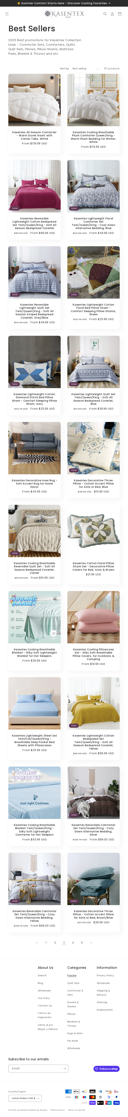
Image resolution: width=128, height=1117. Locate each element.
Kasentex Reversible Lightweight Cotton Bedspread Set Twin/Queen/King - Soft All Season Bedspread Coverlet (34, 223)
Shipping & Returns (103, 992)
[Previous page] (37, 942)
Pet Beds (72, 1040)
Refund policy (57, 1110)
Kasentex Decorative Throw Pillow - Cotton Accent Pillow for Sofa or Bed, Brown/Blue (93, 914)
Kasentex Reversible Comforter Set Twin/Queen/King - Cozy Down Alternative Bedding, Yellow (34, 916)
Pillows (71, 1014)
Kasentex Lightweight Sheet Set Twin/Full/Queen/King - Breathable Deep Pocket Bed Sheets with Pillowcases (34, 740)
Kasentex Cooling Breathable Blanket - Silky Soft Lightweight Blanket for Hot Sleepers (34, 653)
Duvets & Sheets (73, 1004)
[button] (7, 14)
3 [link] (64, 942)
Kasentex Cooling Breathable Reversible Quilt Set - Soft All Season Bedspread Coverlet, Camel (34, 568)
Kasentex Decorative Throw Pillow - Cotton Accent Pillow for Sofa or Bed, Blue (93, 483)
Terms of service (76, 1110)
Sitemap (102, 1002)
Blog (40, 983)
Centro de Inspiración (45, 1015)
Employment (105, 1009)
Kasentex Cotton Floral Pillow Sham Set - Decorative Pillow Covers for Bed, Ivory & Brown (93, 566)
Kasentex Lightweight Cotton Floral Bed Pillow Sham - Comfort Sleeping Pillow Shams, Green (93, 309)
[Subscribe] (64, 1068)
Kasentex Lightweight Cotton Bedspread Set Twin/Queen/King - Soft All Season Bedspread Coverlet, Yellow (93, 742)
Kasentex (22, 1110)
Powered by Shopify (37, 1110)
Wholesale (44, 990)
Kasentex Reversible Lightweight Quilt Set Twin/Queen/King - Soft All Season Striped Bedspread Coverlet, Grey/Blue (34, 311)
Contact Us (45, 1005)
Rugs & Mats (75, 1033)
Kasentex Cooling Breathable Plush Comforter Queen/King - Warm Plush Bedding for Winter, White (93, 137)
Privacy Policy (105, 975)
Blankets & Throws (73, 1023)
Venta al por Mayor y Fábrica (48, 1027)
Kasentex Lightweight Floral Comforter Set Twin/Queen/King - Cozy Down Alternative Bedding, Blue (93, 223)
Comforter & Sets (75, 992)
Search (42, 975)
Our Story (44, 998)
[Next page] (91, 942)
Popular (72, 975)
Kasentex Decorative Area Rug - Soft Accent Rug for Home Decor (34, 483)
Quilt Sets (73, 983)
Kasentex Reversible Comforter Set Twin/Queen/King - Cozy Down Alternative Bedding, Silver (94, 829)
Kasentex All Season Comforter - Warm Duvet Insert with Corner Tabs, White (34, 135)
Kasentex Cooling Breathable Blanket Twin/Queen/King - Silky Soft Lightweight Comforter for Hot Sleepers (34, 829)
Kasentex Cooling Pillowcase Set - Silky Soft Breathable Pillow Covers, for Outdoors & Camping (93, 654)
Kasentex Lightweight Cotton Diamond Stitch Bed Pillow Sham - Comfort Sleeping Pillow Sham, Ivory (34, 399)
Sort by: (64, 68)
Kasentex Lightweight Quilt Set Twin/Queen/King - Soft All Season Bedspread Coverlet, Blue (94, 399)
